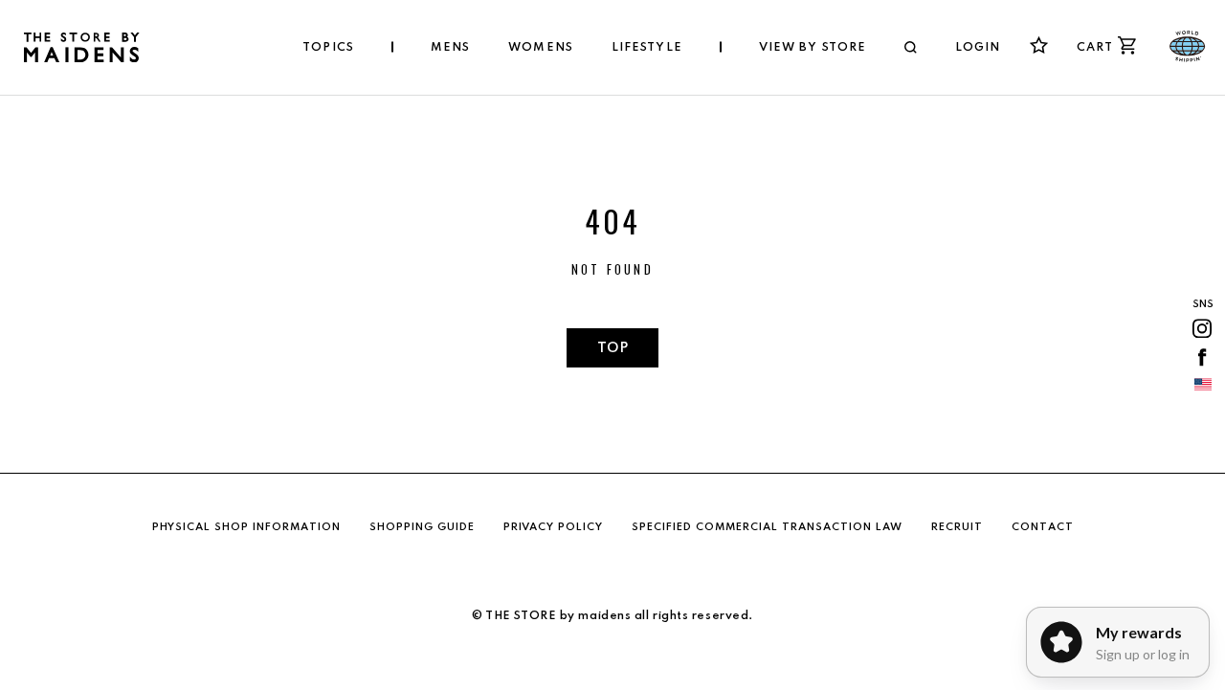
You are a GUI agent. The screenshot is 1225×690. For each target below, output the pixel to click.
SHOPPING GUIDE (422, 527)
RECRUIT (957, 527)
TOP (612, 348)
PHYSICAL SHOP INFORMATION (246, 527)
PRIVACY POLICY (553, 527)
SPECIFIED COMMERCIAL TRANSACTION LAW (767, 527)
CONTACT (1043, 527)
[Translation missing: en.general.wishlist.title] (1039, 45)
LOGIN (978, 48)
